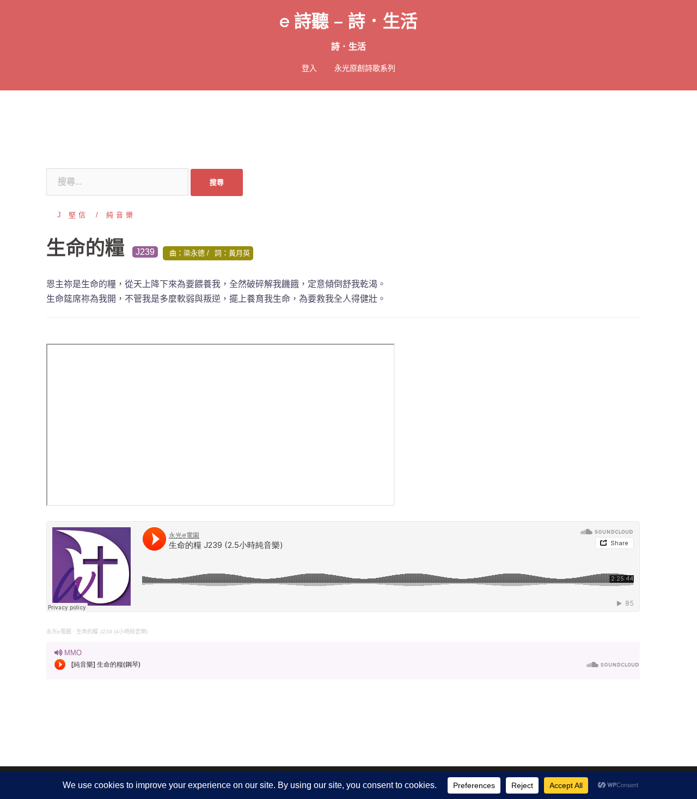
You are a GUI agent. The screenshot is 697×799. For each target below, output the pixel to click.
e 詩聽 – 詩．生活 (348, 21)
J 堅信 (72, 215)
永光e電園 (58, 632)
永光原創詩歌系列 (364, 68)
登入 (309, 68)
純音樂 (121, 215)
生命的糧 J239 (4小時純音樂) (112, 632)
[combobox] (117, 182)
